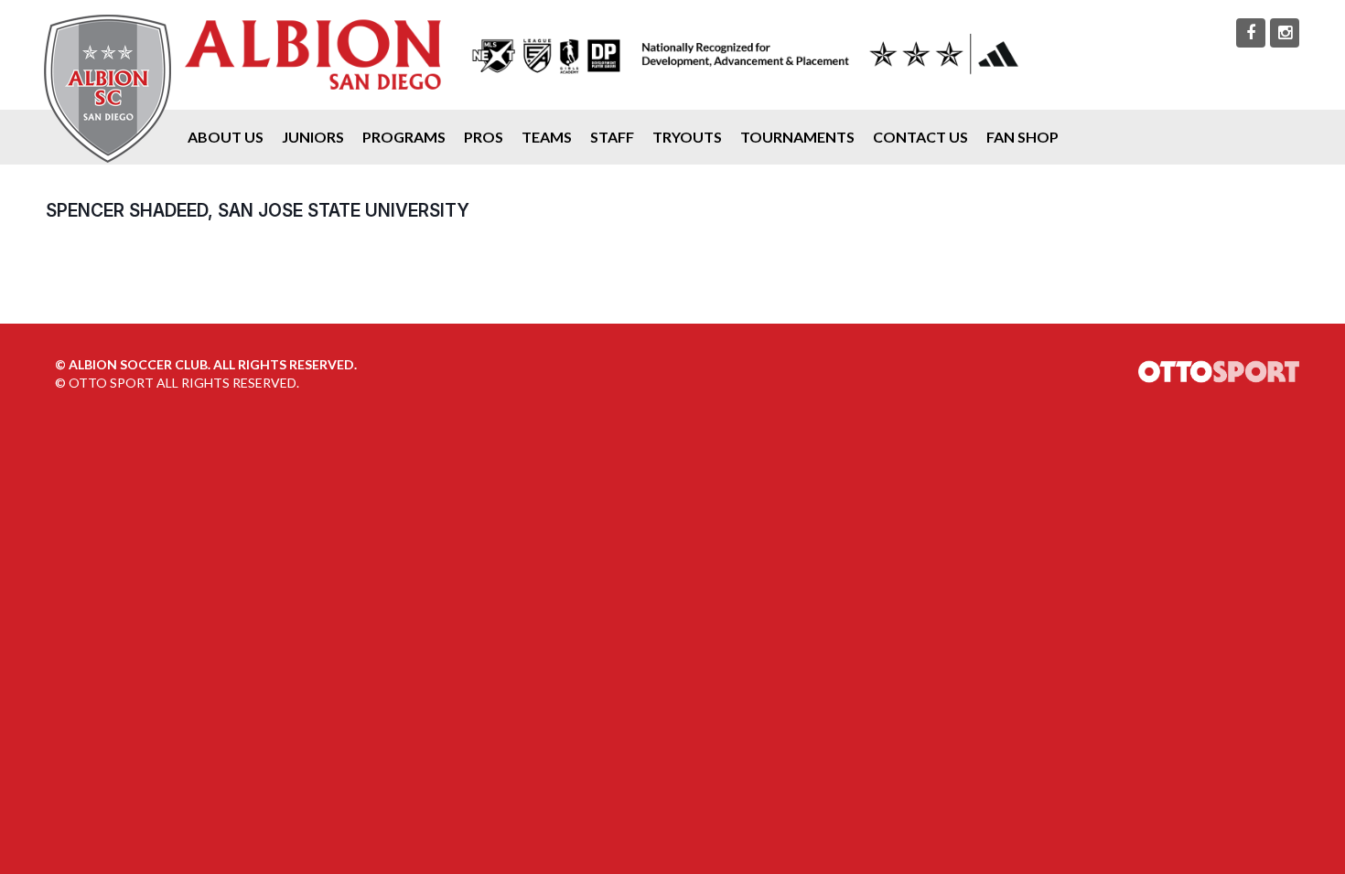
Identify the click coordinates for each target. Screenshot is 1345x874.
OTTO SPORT (111, 382)
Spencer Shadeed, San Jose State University (257, 210)
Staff (612, 136)
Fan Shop (1022, 136)
